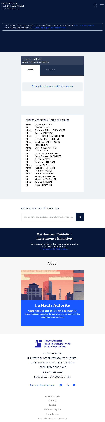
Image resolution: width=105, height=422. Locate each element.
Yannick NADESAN (40, 162)
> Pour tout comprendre (84, 26)
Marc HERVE (37, 145)
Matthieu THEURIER (41, 179)
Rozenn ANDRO (39, 125)
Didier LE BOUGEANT (42, 154)
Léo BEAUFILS (38, 128)
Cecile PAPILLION (40, 165)
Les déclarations (52, 354)
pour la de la (12, 6)
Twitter (61, 385)
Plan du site (52, 414)
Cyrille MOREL (38, 159)
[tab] (30, 70)
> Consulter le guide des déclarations (49, 28)
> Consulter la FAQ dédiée (54, 249)
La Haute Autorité (52, 305)
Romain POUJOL (39, 171)
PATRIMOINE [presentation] (50, 70)
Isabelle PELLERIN (40, 168)
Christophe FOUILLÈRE (42, 139)
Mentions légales (52, 410)
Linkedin (68, 385)
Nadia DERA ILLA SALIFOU (45, 136)
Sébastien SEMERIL (41, 177)
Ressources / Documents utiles (52, 377)
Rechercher (95, 5)
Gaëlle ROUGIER (39, 174)
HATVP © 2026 (52, 397)
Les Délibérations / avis (52, 367)
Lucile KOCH (37, 151)
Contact (53, 401)
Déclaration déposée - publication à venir (52, 86)
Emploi (52, 405)
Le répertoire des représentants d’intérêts (52, 358)
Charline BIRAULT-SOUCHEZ (45, 130)
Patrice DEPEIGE (39, 133)
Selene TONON (39, 182)
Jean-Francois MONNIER (44, 156)
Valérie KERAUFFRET (41, 148)
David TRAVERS (39, 185)
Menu (102, 6)
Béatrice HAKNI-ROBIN (43, 142)
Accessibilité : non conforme (52, 419)
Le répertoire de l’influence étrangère (52, 363)
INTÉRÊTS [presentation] (30, 70)
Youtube (74, 385)
